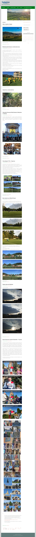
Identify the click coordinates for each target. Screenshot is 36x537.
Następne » (13, 529)
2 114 (3, 529)
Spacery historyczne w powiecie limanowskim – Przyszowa (12, 339)
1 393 (13, 528)
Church (14, 535)
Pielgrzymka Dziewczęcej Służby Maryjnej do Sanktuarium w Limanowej (12, 113)
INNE (17, 7)
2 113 (19, 528)
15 (32, 37)
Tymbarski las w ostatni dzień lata (8, 90)
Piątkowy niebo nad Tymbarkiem (8, 284)
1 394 (15, 528)
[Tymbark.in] (5, 3)
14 (31, 37)
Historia (8, 7)
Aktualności (3, 7)
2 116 (8, 529)
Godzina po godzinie (25, 22)
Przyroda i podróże (13, 7)
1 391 (8, 528)
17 (25, 38)
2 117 (10, 529)
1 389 (3, 528)
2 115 (6, 529)
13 (29, 37)
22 (32, 38)
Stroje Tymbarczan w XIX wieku (28, 7)
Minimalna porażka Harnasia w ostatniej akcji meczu (11, 46)
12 (28, 37)
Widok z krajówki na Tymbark (7, 24)
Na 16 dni (29, 22)
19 (28, 38)
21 (31, 38)
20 (29, 38)
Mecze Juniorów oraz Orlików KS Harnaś (9, 198)
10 (25, 37)
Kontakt (21, 7)
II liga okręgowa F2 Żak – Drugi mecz (9, 161)
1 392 (10, 528)
